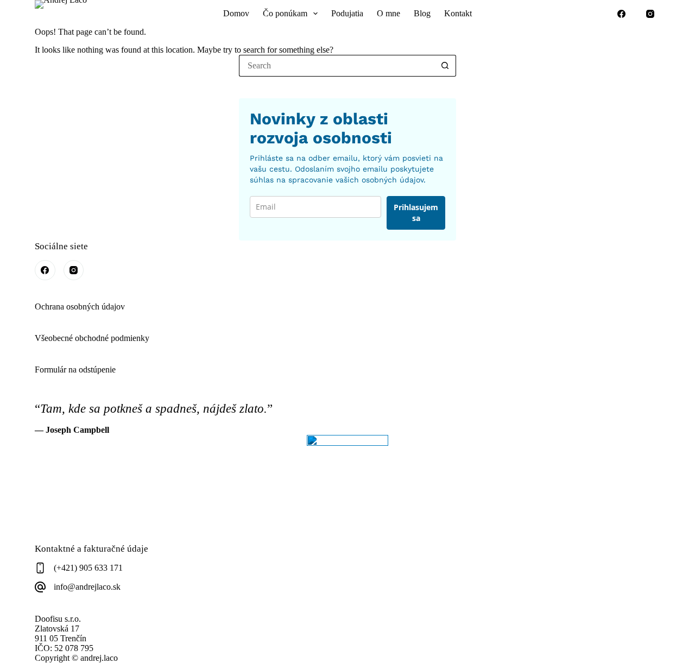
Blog (422, 13)
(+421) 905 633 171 (88, 567)
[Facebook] (621, 13)
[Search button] (445, 66)
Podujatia (347, 13)
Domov (236, 13)
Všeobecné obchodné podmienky (92, 338)
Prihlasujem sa (416, 212)
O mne (388, 13)
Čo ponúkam (285, 13)
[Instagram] (650, 13)
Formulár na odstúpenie (75, 369)
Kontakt (458, 13)
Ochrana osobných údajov (80, 306)
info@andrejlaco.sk (87, 586)
